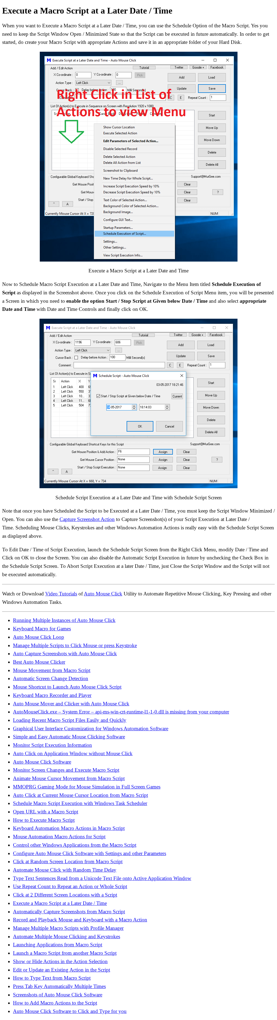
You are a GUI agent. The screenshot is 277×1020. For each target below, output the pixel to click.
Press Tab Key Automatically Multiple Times (59, 986)
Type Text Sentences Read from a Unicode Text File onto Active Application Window (102, 878)
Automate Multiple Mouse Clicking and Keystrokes (66, 936)
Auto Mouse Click (103, 594)
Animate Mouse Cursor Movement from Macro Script (69, 778)
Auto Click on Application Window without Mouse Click (73, 753)
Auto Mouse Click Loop (38, 637)
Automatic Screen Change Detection (50, 678)
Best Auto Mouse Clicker (39, 662)
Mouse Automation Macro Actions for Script (59, 836)
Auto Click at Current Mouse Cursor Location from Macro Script (80, 795)
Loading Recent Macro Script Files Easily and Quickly (69, 720)
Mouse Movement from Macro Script (51, 670)
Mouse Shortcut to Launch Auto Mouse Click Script (67, 687)
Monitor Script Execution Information (52, 745)
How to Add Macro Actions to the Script (55, 1003)
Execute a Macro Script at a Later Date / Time (60, 903)
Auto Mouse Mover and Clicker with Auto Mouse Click (71, 703)
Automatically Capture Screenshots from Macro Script (69, 911)
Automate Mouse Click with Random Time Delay (64, 870)
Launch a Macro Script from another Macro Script (65, 953)
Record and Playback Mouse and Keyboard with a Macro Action (80, 920)
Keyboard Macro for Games (42, 628)
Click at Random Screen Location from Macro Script (68, 861)
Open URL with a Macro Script (45, 811)
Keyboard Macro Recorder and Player (52, 695)
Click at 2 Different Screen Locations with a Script (65, 895)
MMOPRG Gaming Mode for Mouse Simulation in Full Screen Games (86, 787)
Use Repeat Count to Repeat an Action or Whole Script (70, 886)
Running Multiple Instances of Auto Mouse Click (64, 620)
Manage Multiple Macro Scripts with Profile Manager (68, 928)
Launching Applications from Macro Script (57, 944)
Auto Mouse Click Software (42, 762)
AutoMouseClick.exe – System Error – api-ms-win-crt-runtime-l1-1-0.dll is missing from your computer (121, 712)
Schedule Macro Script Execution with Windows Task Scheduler (80, 803)
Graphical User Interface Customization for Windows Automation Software (90, 728)
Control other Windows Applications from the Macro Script (74, 845)
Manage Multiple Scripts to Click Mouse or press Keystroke (75, 645)
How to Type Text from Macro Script (52, 978)
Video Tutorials (61, 594)
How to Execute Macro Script (44, 820)
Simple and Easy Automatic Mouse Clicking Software (69, 736)
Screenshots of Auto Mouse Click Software (57, 995)
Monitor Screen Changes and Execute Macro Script (66, 770)
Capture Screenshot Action (87, 519)
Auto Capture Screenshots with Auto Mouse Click (65, 653)
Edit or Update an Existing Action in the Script (61, 970)
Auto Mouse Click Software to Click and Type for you (70, 1011)
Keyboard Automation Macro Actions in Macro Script (69, 828)
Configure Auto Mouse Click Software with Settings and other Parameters (89, 853)
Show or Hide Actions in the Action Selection (60, 961)
